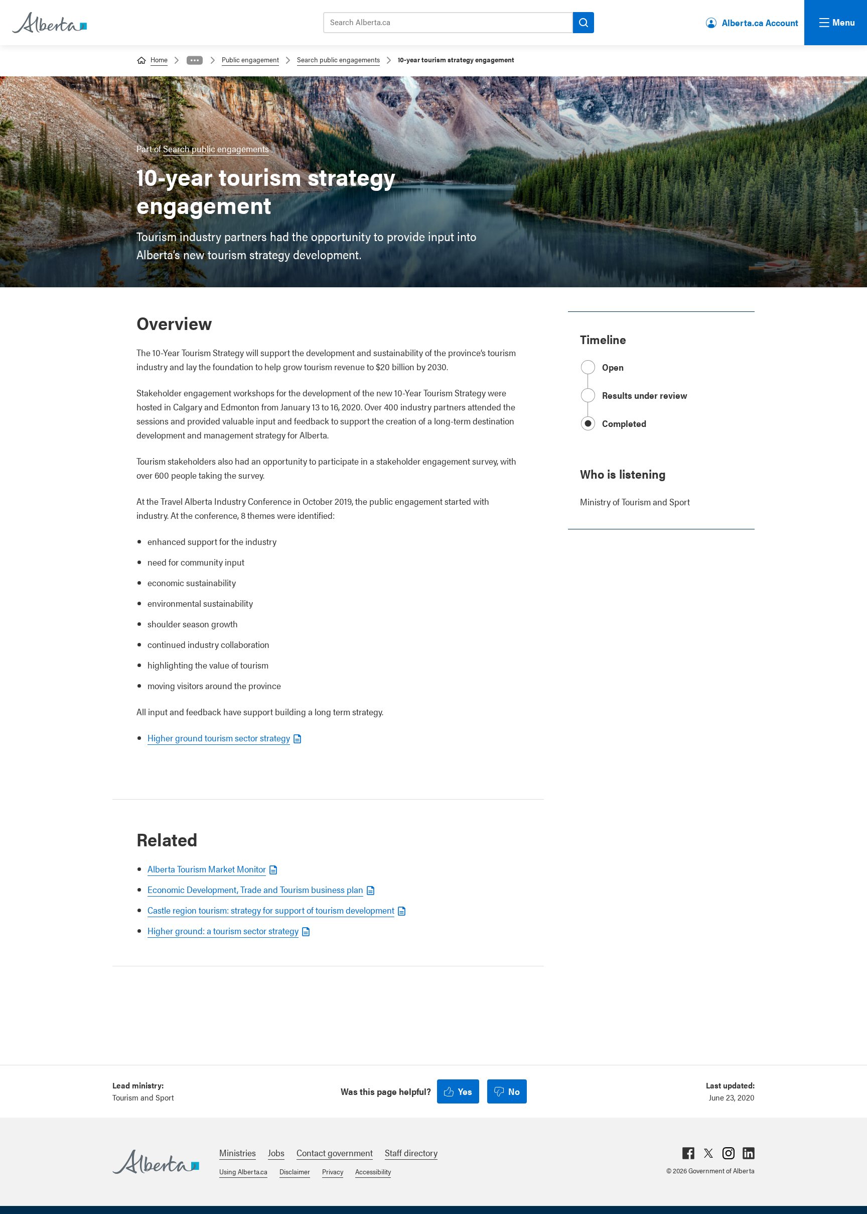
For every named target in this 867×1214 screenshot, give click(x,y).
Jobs (276, 1152)
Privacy (332, 1171)
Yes (465, 1091)
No (514, 1091)
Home (159, 59)
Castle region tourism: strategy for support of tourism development (271, 910)
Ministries (237, 1152)
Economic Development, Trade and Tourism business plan (255, 889)
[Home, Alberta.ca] (48, 22)
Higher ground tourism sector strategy (219, 737)
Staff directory (411, 1152)
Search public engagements (338, 59)
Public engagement (250, 59)
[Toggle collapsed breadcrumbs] (195, 60)
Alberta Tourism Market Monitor (207, 868)
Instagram (729, 1153)
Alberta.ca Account (760, 22)
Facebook (688, 1153)
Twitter (708, 1153)
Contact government (335, 1152)
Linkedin (749, 1153)
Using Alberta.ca (243, 1171)
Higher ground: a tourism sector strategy (223, 930)
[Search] (583, 22)
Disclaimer (294, 1171)
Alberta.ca (155, 1162)
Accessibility (373, 1171)
